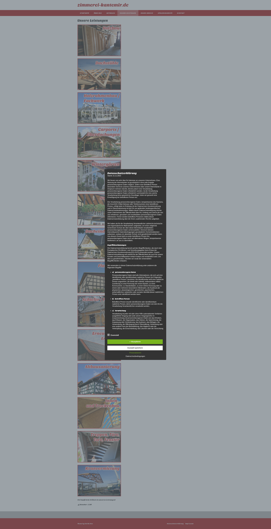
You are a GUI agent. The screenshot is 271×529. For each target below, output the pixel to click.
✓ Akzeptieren (135, 342)
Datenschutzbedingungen (135, 356)
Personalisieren (135, 353)
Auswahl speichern (135, 348)
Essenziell (115, 335)
